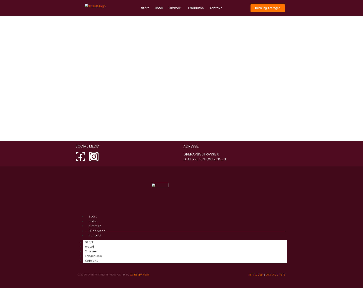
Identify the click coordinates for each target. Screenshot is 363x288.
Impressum (255, 274)
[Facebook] (80, 156)
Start (145, 8)
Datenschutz (275, 274)
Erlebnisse (196, 8)
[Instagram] (94, 156)
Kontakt (215, 8)
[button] (175, 8)
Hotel (159, 8)
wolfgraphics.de (140, 274)
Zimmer (175, 8)
